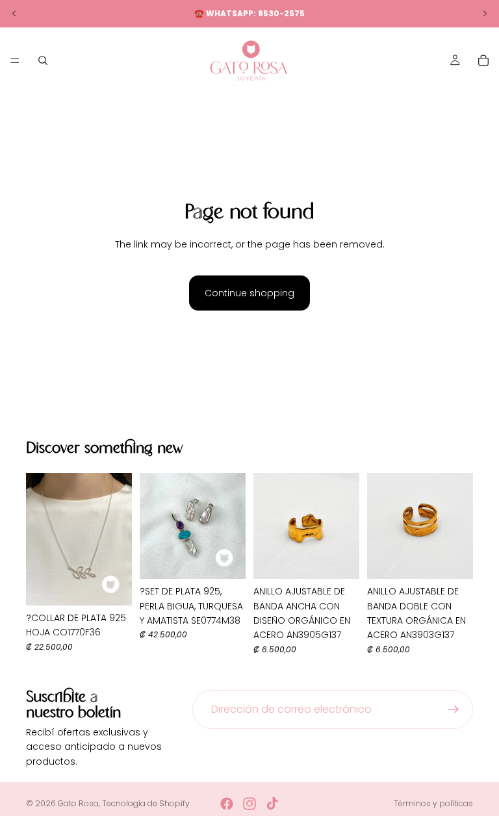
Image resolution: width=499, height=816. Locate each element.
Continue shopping (249, 293)
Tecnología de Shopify (146, 803)
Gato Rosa (78, 803)
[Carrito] (483, 60)
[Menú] (15, 60)
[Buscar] (43, 60)
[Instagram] (249, 803)
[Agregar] (111, 585)
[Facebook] (227, 803)
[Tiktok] (272, 803)
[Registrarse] (453, 709)
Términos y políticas (433, 803)
